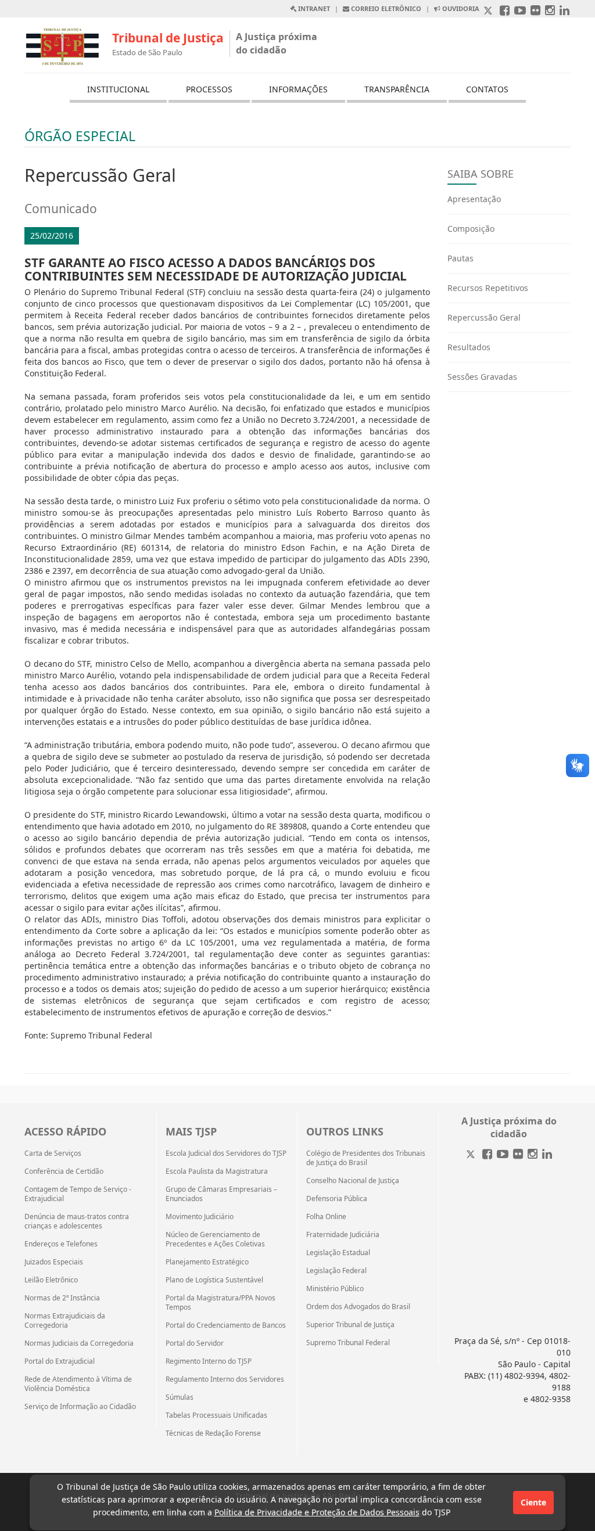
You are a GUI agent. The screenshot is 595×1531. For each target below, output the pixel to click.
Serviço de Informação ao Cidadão (80, 1406)
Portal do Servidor (195, 1343)
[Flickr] (518, 1154)
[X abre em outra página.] (489, 11)
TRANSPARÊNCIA (396, 89)
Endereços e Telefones (61, 1244)
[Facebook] (487, 1154)
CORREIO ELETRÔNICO (385, 8)
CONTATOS (487, 89)
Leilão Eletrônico (51, 1280)
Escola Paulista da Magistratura (217, 1171)
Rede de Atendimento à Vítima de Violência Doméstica (78, 1384)
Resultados (468, 347)
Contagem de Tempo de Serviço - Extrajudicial (77, 1194)
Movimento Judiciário (200, 1216)
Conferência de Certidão (63, 1171)
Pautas (460, 258)
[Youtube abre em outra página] (520, 11)
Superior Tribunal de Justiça (350, 1324)
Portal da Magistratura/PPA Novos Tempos (220, 1302)
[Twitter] (472, 1154)
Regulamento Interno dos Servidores (225, 1379)
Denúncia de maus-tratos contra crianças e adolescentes (76, 1221)
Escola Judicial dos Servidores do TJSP (226, 1153)
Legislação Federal (336, 1270)
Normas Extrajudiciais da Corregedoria (64, 1320)
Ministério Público (335, 1288)
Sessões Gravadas (482, 376)
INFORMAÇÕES (298, 89)
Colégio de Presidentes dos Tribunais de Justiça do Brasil (365, 1158)
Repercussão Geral (484, 317)
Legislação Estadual (338, 1252)
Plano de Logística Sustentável (214, 1280)
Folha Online (326, 1216)
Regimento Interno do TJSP (209, 1361)
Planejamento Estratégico (207, 1262)
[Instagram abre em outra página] (550, 11)
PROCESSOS (209, 89)
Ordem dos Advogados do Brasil (358, 1306)
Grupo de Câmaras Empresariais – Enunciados (221, 1194)
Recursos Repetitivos (487, 287)
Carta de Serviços (52, 1153)
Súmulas (179, 1397)
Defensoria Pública (336, 1198)
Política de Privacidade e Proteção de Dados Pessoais (317, 1512)
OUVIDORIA (459, 8)
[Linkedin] (547, 1154)
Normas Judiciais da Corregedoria (79, 1343)
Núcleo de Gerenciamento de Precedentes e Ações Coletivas (215, 1239)
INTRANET (313, 8)
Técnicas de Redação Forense (213, 1433)
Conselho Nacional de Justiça (352, 1180)
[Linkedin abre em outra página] (564, 11)
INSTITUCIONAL (118, 89)
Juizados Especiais (53, 1262)
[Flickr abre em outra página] (535, 11)
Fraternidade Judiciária (342, 1234)
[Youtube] (503, 1154)
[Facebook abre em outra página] (505, 11)
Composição (470, 228)
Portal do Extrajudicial (59, 1361)
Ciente (533, 1502)
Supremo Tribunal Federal (348, 1342)
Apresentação (474, 198)
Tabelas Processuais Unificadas (216, 1415)
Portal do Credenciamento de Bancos (226, 1325)
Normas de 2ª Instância (62, 1298)
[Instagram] (532, 1154)
